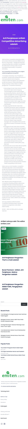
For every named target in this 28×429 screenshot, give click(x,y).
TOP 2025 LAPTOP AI (15, 48)
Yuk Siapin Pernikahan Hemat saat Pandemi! (12, 351)
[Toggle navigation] (3, 22)
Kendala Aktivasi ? (5, 414)
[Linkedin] (4, 424)
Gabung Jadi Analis (5, 411)
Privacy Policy (4, 399)
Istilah (14, 35)
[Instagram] (2, 424)
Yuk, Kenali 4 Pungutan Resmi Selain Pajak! (12, 348)
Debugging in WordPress (11, 8)
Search (2, 302)
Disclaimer (3, 402)
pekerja (9, 186)
